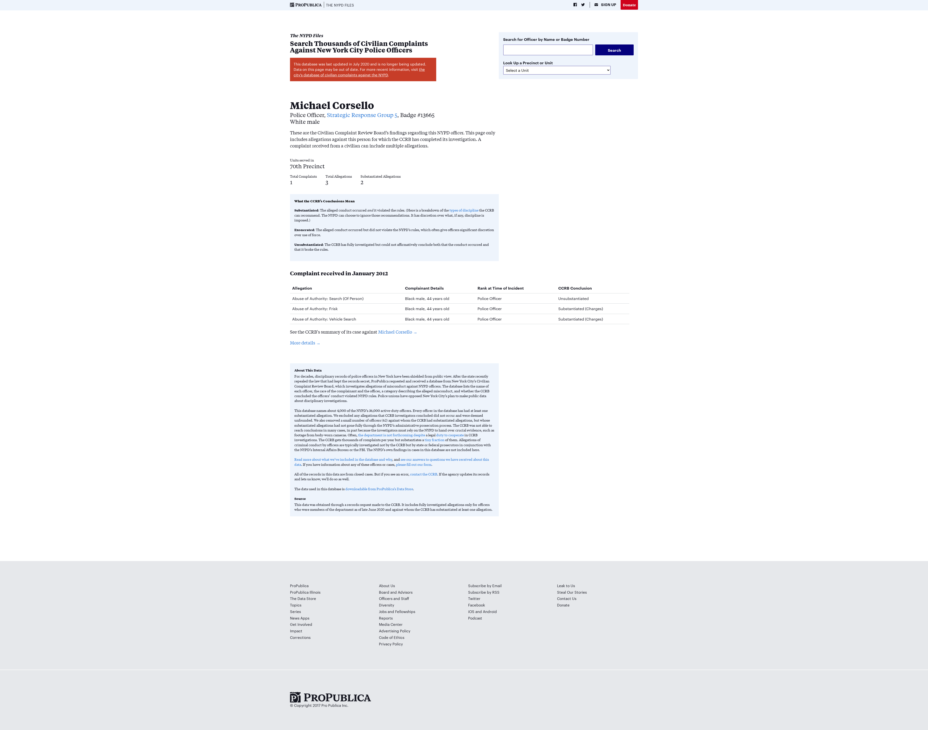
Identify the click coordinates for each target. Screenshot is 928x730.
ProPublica (299, 585)
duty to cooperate (450, 434)
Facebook (476, 604)
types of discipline (464, 210)
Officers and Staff (394, 598)
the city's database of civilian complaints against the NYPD (359, 72)
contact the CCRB (423, 474)
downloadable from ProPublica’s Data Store (379, 488)
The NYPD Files (340, 4)
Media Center (391, 624)
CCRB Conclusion (575, 288)
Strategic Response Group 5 (362, 114)
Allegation (302, 288)
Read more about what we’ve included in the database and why (343, 459)
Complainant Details (424, 288)
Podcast (475, 617)
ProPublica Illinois (305, 592)
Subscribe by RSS (484, 592)
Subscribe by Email (485, 585)
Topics (295, 604)
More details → (305, 342)
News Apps (299, 617)
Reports (386, 617)
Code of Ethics (391, 637)
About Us (387, 585)
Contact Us (566, 598)
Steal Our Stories (572, 592)
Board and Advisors (396, 592)
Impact (296, 630)
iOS (471, 611)
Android (490, 611)
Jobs (383, 611)
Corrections (300, 637)
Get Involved (301, 624)
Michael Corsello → (397, 331)
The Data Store (303, 598)
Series (295, 611)
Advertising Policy (394, 630)
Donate (629, 4)
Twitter (474, 598)
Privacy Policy (391, 643)
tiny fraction (434, 439)
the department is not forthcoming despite (391, 434)
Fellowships (405, 611)
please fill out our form (413, 464)
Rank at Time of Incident (501, 288)
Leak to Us (566, 585)
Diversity (386, 604)
